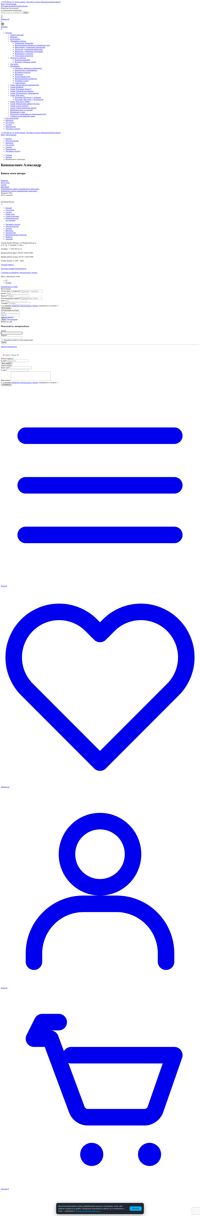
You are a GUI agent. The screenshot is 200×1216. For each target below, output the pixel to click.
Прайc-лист (10, 214)
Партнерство (11, 233)
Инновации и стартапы (24, 54)
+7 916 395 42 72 (7, 2)
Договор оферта (7, 265)
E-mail (4, 370)
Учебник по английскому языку (22, 116)
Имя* (3, 301)
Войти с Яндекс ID (11, 355)
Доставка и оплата (33, 2)
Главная (9, 155)
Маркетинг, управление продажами (29, 52)
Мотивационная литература (26, 79)
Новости (9, 237)
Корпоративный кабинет (51, 2)
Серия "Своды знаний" (19, 106)
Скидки (9, 212)
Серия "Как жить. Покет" (20, 102)
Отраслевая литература (24, 56)
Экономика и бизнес (18, 41)
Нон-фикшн (15, 66)
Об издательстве (12, 226)
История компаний (22, 60)
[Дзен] (8, 283)
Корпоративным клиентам (16, 235)
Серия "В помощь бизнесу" (21, 89)
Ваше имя (5, 368)
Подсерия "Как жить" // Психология (29, 99)
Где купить (10, 210)
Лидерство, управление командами (29, 49)
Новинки (13, 37)
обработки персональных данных (25, 306)
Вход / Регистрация (8, 4)
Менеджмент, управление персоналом (30, 47)
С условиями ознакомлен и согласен (29, 306)
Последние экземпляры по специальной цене (28, 114)
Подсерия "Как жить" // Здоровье (28, 97)
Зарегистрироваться (9, 347)
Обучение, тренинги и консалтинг (28, 68)
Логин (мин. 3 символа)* (11, 291)
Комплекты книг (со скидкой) (12, 219)
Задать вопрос (20, 2)
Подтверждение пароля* (10, 298)
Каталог (9, 208)
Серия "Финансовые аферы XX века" (25, 104)
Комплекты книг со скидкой (21, 110)
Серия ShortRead (16, 87)
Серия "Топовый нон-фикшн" (22, 91)
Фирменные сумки (17, 112)
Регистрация (12, 319)
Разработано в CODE (9, 287)
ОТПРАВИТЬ (6, 385)
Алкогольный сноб (22, 77)
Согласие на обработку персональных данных (19, 273)
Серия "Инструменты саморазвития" (24, 85)
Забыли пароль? (7, 317)
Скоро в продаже (17, 35)
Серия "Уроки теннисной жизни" (23, 108)
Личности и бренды (18, 58)
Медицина (19, 74)
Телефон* (5, 303)
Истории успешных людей (25, 62)
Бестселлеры (15, 39)
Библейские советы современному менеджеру (19, 191)
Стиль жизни (20, 83)
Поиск (26, 12)
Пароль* (4, 296)
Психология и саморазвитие (26, 70)
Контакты (9, 231)
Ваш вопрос (5, 380)
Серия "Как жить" (17, 95)
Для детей (14, 64)
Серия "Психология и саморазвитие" (24, 93)
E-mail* (4, 361)
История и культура (22, 72)
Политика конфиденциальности (13, 269)
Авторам (9, 239)
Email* (3, 293)
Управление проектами (24, 43)
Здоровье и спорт (21, 81)
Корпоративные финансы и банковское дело (32, 45)
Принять (135, 1209)
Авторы (9, 157)
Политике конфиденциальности (87, 1211)
